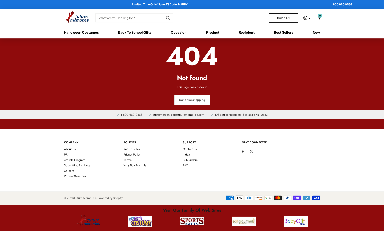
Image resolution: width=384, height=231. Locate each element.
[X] (251, 151)
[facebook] (243, 151)
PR (66, 154)
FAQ (185, 165)
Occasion (179, 32)
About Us (70, 149)
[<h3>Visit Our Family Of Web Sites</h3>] (88, 221)
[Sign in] (307, 17)
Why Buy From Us (134, 165)
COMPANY (71, 142)
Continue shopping (192, 100)
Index (186, 154)
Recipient (247, 32)
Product (212, 32)
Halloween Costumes (81, 32)
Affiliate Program (74, 160)
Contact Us (190, 149)
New (316, 32)
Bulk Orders (190, 160)
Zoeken (167, 17)
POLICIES (129, 142)
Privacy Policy (131, 154)
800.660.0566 (342, 4)
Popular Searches (75, 176)
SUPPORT (189, 142)
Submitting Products (77, 165)
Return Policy (131, 149)
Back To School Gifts (134, 32)
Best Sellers (283, 32)
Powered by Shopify (110, 198)
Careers (69, 171)
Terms (127, 160)
